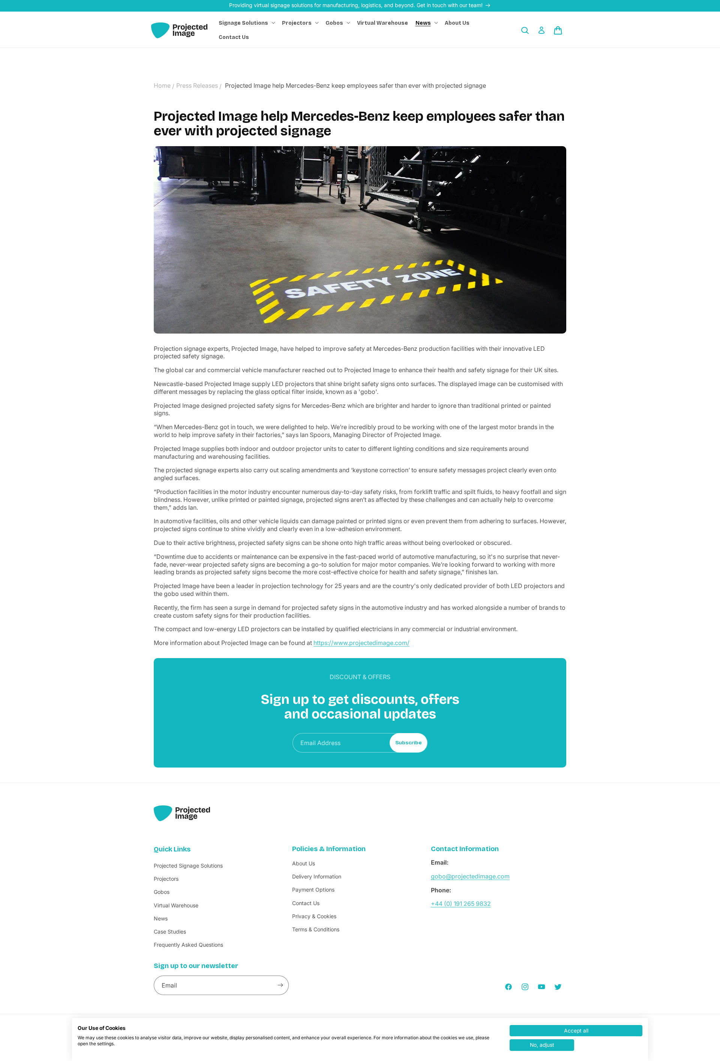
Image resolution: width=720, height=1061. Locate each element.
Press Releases (197, 85)
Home (162, 85)
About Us (303, 863)
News (161, 918)
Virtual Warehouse (176, 905)
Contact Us (306, 902)
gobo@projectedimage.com (470, 876)
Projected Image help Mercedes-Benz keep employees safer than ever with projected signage (355, 85)
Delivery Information (316, 876)
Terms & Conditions (315, 929)
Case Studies (170, 931)
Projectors (166, 878)
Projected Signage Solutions (188, 865)
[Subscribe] (280, 985)
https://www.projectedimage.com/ (362, 643)
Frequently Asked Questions (188, 944)
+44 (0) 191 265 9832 (461, 903)
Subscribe (408, 743)
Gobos (162, 892)
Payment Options (313, 889)
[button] (246, 23)
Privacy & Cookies (314, 916)
